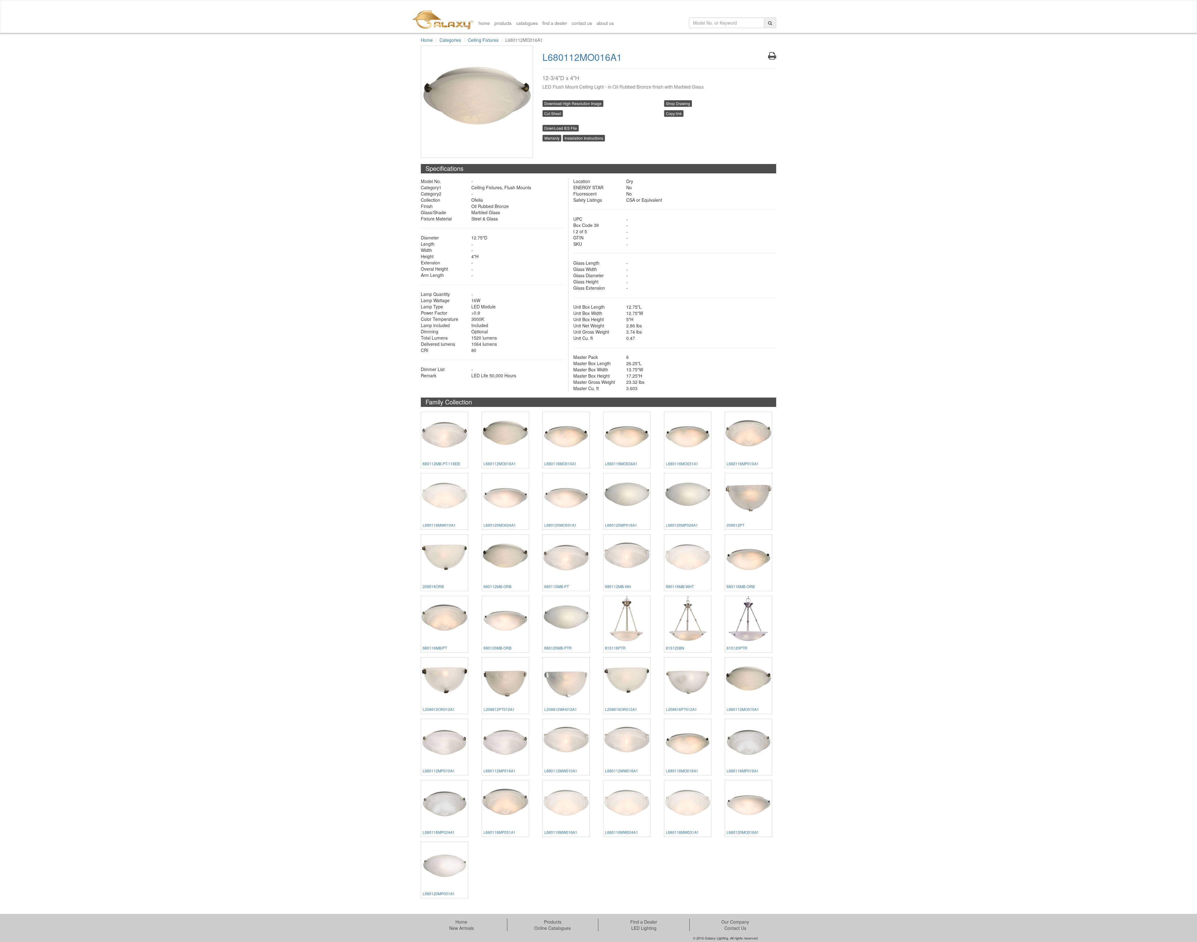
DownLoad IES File (560, 128)
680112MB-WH (618, 586)
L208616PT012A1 (681, 709)
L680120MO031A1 (560, 525)
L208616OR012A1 (621, 709)
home (484, 23)
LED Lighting (643, 928)
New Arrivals (461, 928)
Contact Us (735, 928)
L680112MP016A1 (499, 770)
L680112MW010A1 (560, 770)
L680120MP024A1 (682, 525)
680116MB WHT (680, 586)
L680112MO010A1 (743, 709)
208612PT (735, 525)
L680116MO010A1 (560, 463)
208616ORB (433, 586)
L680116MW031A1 (682, 832)
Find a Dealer (643, 922)
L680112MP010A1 (439, 770)
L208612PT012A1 (499, 709)
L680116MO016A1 (682, 770)
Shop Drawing (678, 103)
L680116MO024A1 (621, 463)
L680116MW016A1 (560, 832)
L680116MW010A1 (439, 525)
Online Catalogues (552, 928)
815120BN (675, 647)
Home (427, 40)
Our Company (735, 922)
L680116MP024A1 (439, 832)
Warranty (552, 138)
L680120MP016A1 (621, 525)
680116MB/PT (435, 647)
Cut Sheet (552, 113)
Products (552, 922)
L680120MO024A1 (499, 525)
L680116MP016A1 (743, 770)
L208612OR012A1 (439, 709)
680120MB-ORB (497, 647)
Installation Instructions (584, 138)
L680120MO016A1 (743, 832)
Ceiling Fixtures (483, 40)
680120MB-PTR (558, 647)
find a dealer (554, 23)
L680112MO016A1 (499, 463)
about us (605, 23)
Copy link (674, 113)
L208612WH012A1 (560, 709)
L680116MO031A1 (682, 463)
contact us (582, 23)
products (503, 23)
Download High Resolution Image (573, 103)
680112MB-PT (556, 586)
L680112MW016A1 (621, 770)
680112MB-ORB (497, 586)
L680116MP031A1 (499, 832)
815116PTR (615, 647)
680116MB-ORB (741, 586)
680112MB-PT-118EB (441, 463)
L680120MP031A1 (439, 893)
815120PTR (737, 647)
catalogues (527, 23)
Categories (450, 40)
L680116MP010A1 (743, 463)
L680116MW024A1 (621, 832)
